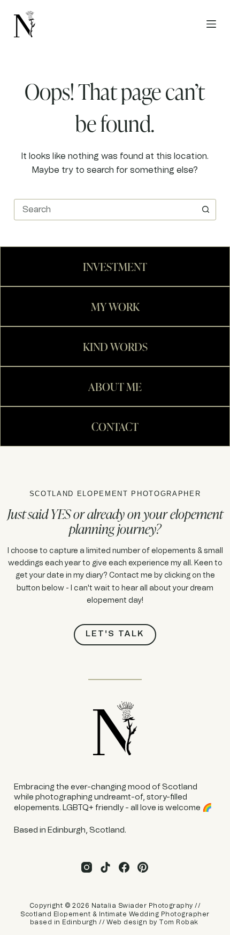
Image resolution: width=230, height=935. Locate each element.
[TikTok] (105, 867)
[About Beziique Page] (115, 266)
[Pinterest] (142, 867)
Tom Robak (178, 922)
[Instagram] (86, 867)
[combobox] (104, 209)
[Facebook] (124, 867)
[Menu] (211, 24)
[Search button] (205, 209)
